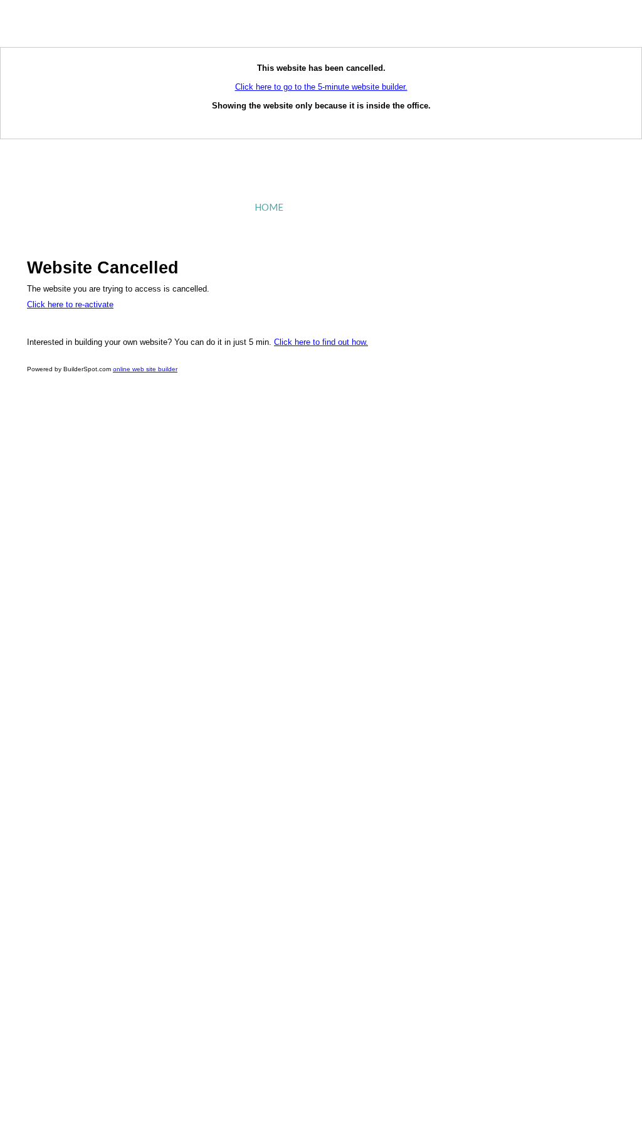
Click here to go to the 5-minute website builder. (321, 87)
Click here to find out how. (321, 342)
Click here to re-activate (70, 304)
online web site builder (145, 369)
